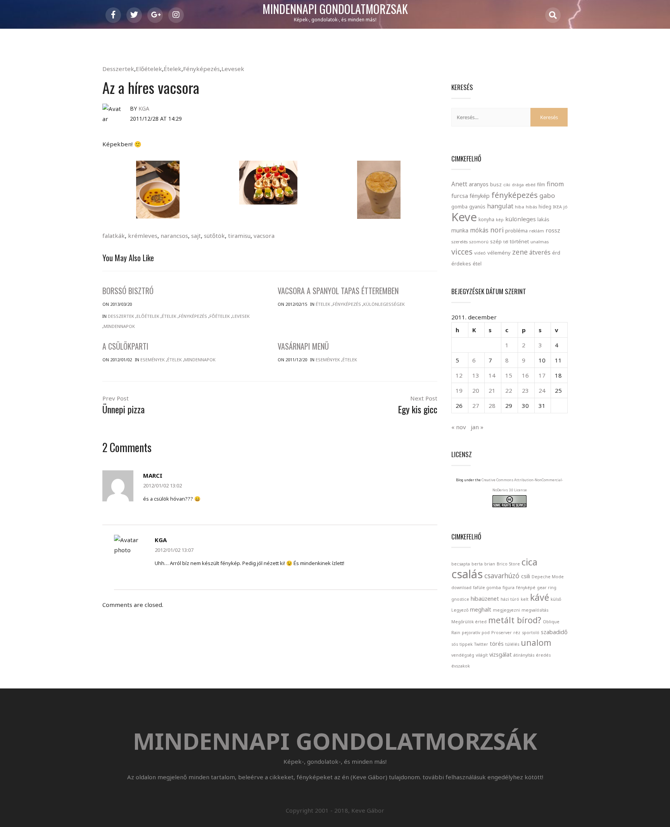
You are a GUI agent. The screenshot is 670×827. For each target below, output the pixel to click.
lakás (543, 219)
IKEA (557, 207)
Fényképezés (201, 69)
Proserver (501, 632)
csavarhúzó (502, 575)
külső (556, 599)
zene (520, 252)
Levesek (232, 69)
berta (477, 564)
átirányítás (523, 655)
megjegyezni (506, 610)
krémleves (142, 235)
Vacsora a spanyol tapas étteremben (338, 290)
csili (525, 576)
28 (492, 405)
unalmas (539, 241)
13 (475, 375)
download (461, 587)
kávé (539, 597)
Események (152, 359)
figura (508, 587)
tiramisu (239, 235)
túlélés (512, 644)
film (541, 184)
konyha (486, 219)
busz (496, 184)
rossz (553, 230)
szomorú (479, 241)
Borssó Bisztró (128, 290)
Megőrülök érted (469, 621)
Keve (464, 217)
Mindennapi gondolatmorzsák (335, 9)
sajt (196, 235)
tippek (466, 644)
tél (505, 241)
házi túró (510, 599)
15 (508, 375)
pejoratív (471, 632)
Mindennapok (119, 326)
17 (542, 375)
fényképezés (514, 194)
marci (152, 475)
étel (477, 263)
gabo (547, 195)
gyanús (477, 206)
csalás (467, 574)
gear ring (546, 587)
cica (529, 562)
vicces (462, 251)
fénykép (480, 195)
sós (454, 644)
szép (496, 241)
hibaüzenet (485, 598)
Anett (459, 184)
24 (542, 390)
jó (565, 207)
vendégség (462, 655)
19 (459, 390)
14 (492, 375)
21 (492, 390)
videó (480, 253)
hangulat (500, 206)
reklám (536, 231)
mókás (479, 230)
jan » (477, 427)
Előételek (149, 69)
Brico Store (508, 564)
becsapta (460, 564)
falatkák (113, 235)
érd (556, 252)
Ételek (172, 69)
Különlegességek (384, 304)
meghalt (480, 609)
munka (459, 230)
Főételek (219, 316)
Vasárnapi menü (303, 346)
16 (525, 375)
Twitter (481, 644)
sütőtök (214, 235)
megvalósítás (534, 610)
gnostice (460, 599)
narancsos (174, 235)
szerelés (459, 241)
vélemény (499, 252)
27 (475, 405)
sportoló (530, 632)
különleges (520, 219)
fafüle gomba (487, 587)
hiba (519, 207)
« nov (458, 427)
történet (519, 241)
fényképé (525, 587)
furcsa (459, 195)
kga (143, 108)
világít (482, 655)
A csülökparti (125, 346)
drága (518, 184)
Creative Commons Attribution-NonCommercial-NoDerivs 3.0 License (522, 484)
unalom (536, 642)
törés (497, 643)
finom (555, 184)
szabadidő (554, 632)
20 (475, 390)
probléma (516, 230)
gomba (459, 206)
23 (525, 390)
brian (489, 564)
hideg (545, 206)
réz (516, 632)
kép (500, 219)
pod (486, 632)
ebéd (530, 184)
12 (459, 375)
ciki (506, 184)
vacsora (264, 235)
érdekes (461, 263)
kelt (524, 599)
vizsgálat (500, 654)
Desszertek (118, 69)
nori (497, 229)
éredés (543, 655)
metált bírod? (514, 620)
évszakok (460, 666)
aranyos (479, 184)
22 (508, 390)
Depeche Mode (548, 576)
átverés (540, 252)
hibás (531, 207)
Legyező (459, 610)
